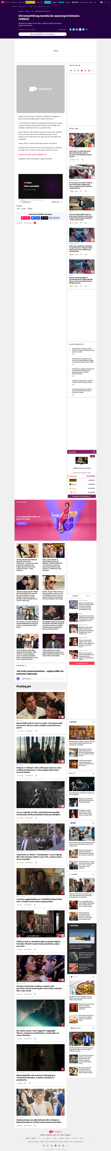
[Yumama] (75, 1138)
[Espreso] (33, 1138)
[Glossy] (48, 1138)
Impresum (36, 1141)
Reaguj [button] (20, 223)
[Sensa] (67, 1138)
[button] (62, 29)
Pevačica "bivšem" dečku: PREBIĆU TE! (32, 154)
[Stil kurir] (43, 1138)
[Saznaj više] (93, 722)
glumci (23, 208)
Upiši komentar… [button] (27, 678)
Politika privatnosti (78, 1141)
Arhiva (71, 1141)
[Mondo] (6, 2)
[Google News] (89, 71)
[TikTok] (85, 71)
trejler (30, 208)
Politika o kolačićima (63, 1141)
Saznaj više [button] (21, 523)
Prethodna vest (26, 202)
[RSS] (93, 71)
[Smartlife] (61, 1138)
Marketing (30, 1141)
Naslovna (20, 11)
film (18, 208)
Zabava (27, 11)
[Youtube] (82, 71)
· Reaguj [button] (75, 191)
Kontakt (42, 1141)
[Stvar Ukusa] (82, 1138)
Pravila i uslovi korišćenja (51, 1141)
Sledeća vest (55, 202)
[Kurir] (27, 1138)
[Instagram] (74, 71)
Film (32, 11)
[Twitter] (78, 71)
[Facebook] (71, 71)
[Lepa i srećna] (54, 1138)
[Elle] (39, 1138)
